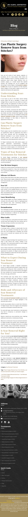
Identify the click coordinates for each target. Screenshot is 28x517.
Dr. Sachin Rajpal (15, 41)
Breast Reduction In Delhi (8, 447)
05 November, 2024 (5, 41)
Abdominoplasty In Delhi (7, 442)
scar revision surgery (19, 371)
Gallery (3, 478)
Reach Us (4, 486)
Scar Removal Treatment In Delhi (9, 450)
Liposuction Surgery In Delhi (8, 439)
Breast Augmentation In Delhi (9, 444)
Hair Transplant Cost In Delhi (8, 460)
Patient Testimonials (7, 480)
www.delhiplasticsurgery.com (7, 502)
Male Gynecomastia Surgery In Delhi (10, 434)
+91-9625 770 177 (3, 14)
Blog (15, 28)
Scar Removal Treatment (12, 367)
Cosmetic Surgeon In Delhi (8, 458)
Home (10, 28)
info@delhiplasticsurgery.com (8, 14)
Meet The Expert (6, 475)
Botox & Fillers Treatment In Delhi (10, 452)
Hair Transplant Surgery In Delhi (9, 436)
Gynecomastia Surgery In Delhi (9, 431)
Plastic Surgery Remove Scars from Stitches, (14, 370)
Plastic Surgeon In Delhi (7, 455)
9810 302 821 (14, 416)
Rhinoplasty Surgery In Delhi (8, 463)
